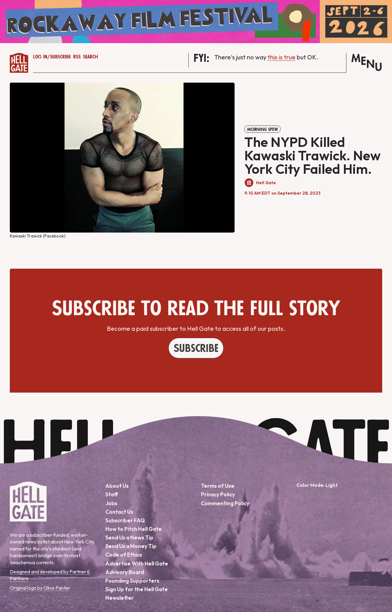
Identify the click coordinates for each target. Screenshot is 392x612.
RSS (77, 56)
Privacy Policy (218, 494)
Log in (40, 56)
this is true (282, 57)
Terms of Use (217, 485)
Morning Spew (262, 129)
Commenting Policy (225, 503)
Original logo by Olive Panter (40, 588)
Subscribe (60, 56)
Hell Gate (266, 182)
